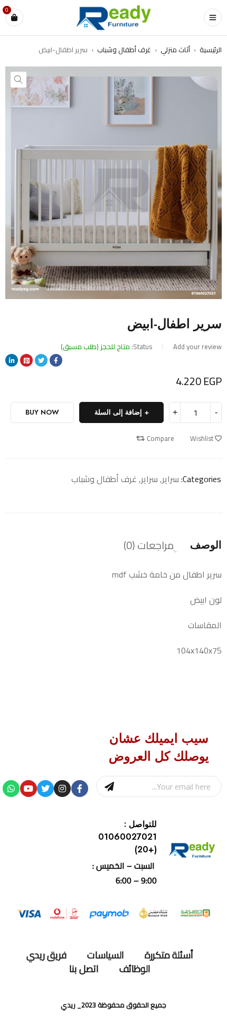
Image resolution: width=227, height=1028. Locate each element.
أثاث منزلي (175, 49)
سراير (170, 479)
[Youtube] (28, 788)
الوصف (206, 545)
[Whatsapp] (11, 788)
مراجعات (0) (149, 545)
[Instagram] (62, 788)
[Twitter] (45, 788)
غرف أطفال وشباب (124, 49)
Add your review (197, 346)
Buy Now (42, 412)
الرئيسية (211, 49)
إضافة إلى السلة (118, 412)
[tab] (206, 545)
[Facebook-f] (79, 788)
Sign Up (109, 786)
